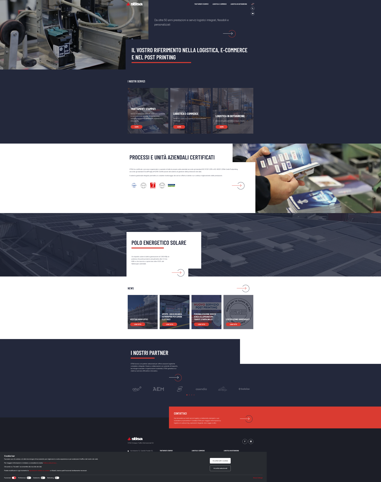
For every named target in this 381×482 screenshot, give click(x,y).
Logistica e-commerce (220, 4)
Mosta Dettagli (258, 478)
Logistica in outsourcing (239, 4)
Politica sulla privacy (50, 463)
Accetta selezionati (220, 468)
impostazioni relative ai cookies (39, 470)
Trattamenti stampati (201, 4)
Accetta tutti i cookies (220, 461)
